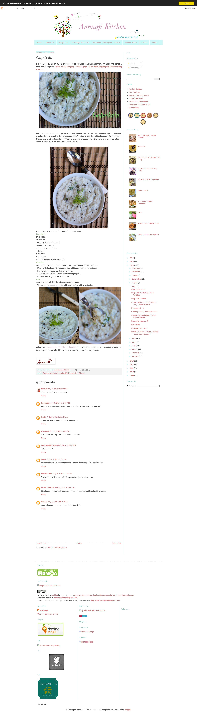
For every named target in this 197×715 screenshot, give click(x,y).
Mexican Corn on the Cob (148, 235)
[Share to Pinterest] (89, 370)
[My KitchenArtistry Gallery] (48, 645)
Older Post (117, 543)
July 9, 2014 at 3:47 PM (62, 473)
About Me (50, 42)
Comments (134, 68)
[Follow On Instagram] (149, 118)
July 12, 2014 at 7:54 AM (58, 502)
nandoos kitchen (48, 445)
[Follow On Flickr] (156, 118)
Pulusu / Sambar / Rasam (139, 105)
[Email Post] (75, 370)
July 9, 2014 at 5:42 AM (66, 445)
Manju (43, 459)
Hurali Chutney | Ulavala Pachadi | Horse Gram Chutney (145, 333)
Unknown (45, 431)
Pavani (44, 502)
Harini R (44, 417)
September (136, 279)
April (134, 346)
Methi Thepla (143, 190)
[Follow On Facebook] (130, 118)
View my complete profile (47, 614)
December (136, 268)
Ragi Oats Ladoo (138, 289)
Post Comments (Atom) (57, 548)
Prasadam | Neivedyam (65, 373)
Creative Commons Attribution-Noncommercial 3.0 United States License (104, 595)
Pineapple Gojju (137, 308)
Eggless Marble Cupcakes (148, 179)
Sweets (154, 42)
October (135, 275)
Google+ (62, 347)
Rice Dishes (79, 373)
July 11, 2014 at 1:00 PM (64, 488)
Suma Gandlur (47, 488)
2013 (132, 361)
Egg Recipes (134, 92)
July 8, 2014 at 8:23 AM (59, 431)
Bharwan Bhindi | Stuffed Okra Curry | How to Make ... (143, 303)
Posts (132, 63)
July (134, 286)
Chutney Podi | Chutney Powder (144, 312)
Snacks (144, 42)
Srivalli (44, 389)
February (136, 353)
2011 (132, 368)
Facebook (52, 347)
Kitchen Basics (131, 42)
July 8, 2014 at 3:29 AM (60, 403)
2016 (132, 258)
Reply (43, 396)
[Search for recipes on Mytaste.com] (86, 642)
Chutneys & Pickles (80, 42)
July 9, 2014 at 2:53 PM (56, 459)
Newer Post (41, 543)
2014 (132, 265)
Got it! (186, 3)
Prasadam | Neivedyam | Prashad (106, 42)
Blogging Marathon (50, 373)
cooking (54, 595)
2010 (132, 372)
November (136, 272)
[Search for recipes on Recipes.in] (86, 632)
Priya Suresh (46, 473)
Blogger (128, 710)
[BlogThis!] (83, 370)
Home (39, 42)
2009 (132, 375)
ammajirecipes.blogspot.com (65, 598)
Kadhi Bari (142, 146)
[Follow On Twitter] (137, 118)
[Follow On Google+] (143, 124)
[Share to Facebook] (87, 370)
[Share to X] (85, 370)
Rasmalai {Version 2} (139, 321)
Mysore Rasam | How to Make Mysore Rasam (143, 316)
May (134, 342)
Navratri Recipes (136, 98)
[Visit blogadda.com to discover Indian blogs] (83, 616)
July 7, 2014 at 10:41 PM (58, 389)
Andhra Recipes (135, 89)
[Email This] (81, 370)
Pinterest (71, 347)
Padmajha (45, 403)
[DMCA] (47, 576)
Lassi (140, 212)
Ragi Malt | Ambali (138, 299)
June (134, 339)
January (135, 356)
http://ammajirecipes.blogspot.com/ (105, 600)
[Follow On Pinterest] (143, 118)
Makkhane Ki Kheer (139, 328)
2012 (132, 364)
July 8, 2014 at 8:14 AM (58, 417)
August (135, 283)
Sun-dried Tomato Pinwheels (145, 202)
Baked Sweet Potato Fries (148, 223)
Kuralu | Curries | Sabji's (139, 95)
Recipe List (63, 42)
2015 (132, 262)
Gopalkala (135, 325)
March (134, 349)
